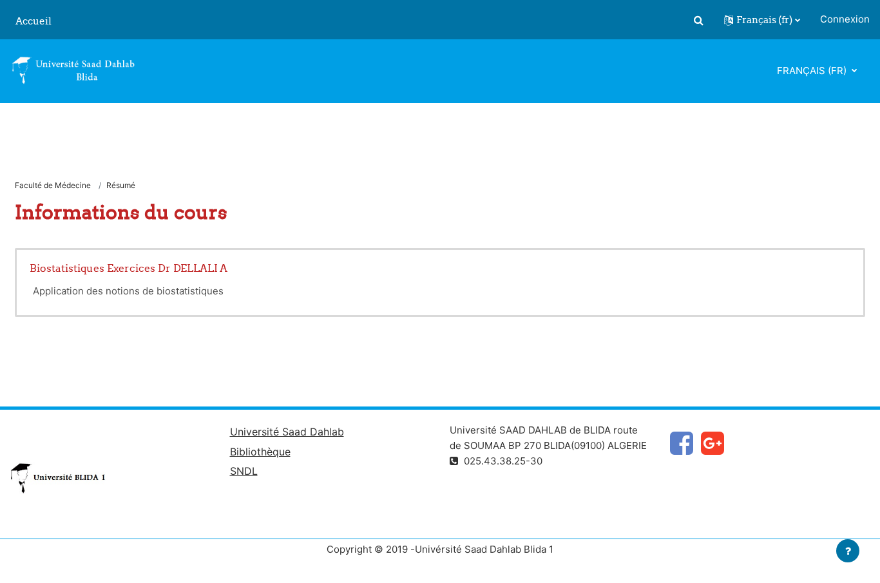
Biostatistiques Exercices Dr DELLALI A (128, 268)
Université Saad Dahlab (287, 431)
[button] (698, 20)
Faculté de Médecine (53, 185)
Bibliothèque (260, 451)
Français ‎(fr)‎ (813, 70)
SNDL (244, 470)
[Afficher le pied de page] (847, 550)
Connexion (845, 19)
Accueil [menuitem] (33, 21)
